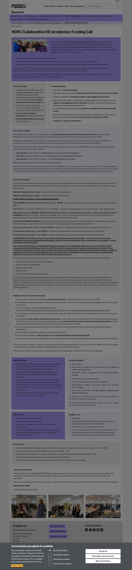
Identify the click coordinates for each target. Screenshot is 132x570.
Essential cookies (60, 550)
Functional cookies (61, 555)
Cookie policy (17, 566)
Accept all (103, 551)
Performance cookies (62, 564)
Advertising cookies (61, 559)
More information (103, 561)
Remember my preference (103, 556)
